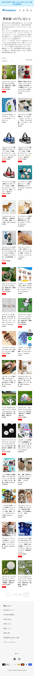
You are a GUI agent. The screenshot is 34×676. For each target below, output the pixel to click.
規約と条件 (6, 633)
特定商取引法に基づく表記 (11, 637)
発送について (7, 624)
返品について (7, 628)
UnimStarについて (8, 610)
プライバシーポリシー (10, 642)
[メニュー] (31, 10)
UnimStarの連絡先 (8, 614)
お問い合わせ (7, 619)
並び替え (4, 58)
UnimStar (14, 670)
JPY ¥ (16, 653)
